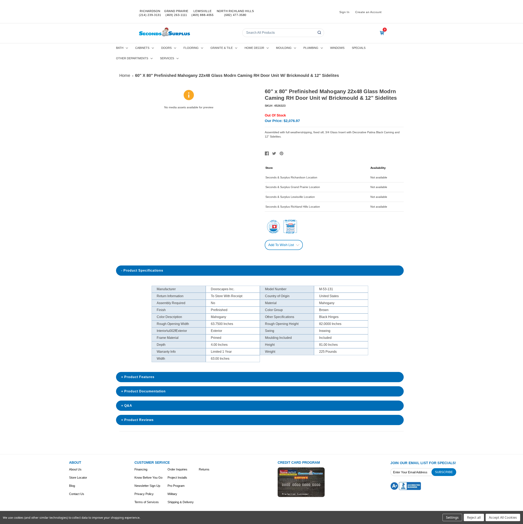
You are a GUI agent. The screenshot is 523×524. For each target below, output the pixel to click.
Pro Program (176, 485)
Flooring (191, 47)
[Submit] (319, 32)
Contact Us (76, 494)
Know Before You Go (148, 477)
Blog (72, 485)
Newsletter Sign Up (147, 485)
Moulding (284, 47)
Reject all (474, 517)
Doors (166, 47)
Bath (119, 47)
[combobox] (283, 32)
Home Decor (254, 47)
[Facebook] (267, 153)
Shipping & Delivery (181, 502)
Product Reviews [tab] (139, 420)
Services (167, 58)
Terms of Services (146, 502)
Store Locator (78, 477)
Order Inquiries (177, 469)
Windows (337, 47)
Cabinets (142, 47)
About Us (75, 469)
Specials (358, 47)
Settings (452, 517)
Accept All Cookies (503, 517)
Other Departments (132, 58)
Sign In (344, 12)
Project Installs (177, 477)
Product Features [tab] (139, 377)
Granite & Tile (221, 47)
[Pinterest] (281, 153)
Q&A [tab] (128, 405)
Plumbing (310, 47)
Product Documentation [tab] (145, 391)
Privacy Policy (144, 494)
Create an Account (368, 12)
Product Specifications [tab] (143, 270)
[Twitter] (274, 153)
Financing (140, 469)
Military (172, 494)
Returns (204, 469)
